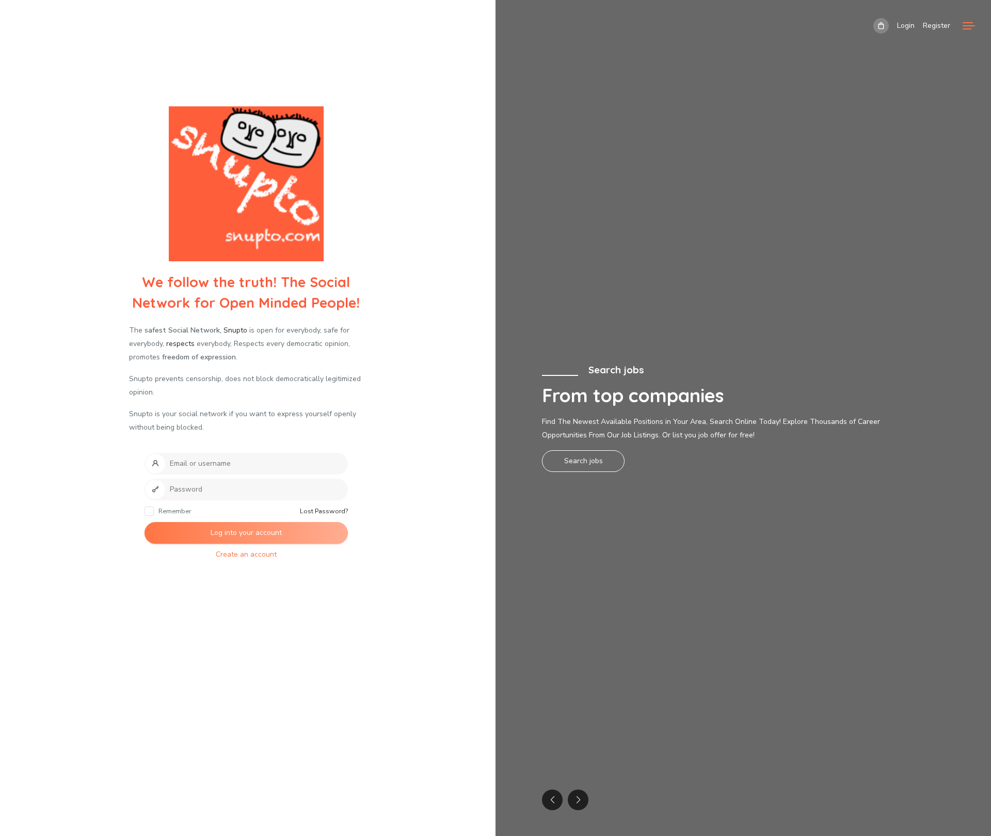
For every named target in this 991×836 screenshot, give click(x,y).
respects (180, 344)
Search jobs (583, 461)
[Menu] (969, 25)
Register (936, 25)
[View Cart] (881, 26)
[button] (578, 800)
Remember (174, 511)
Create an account (246, 554)
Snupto (235, 330)
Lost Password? (324, 511)
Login (906, 25)
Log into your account (246, 533)
